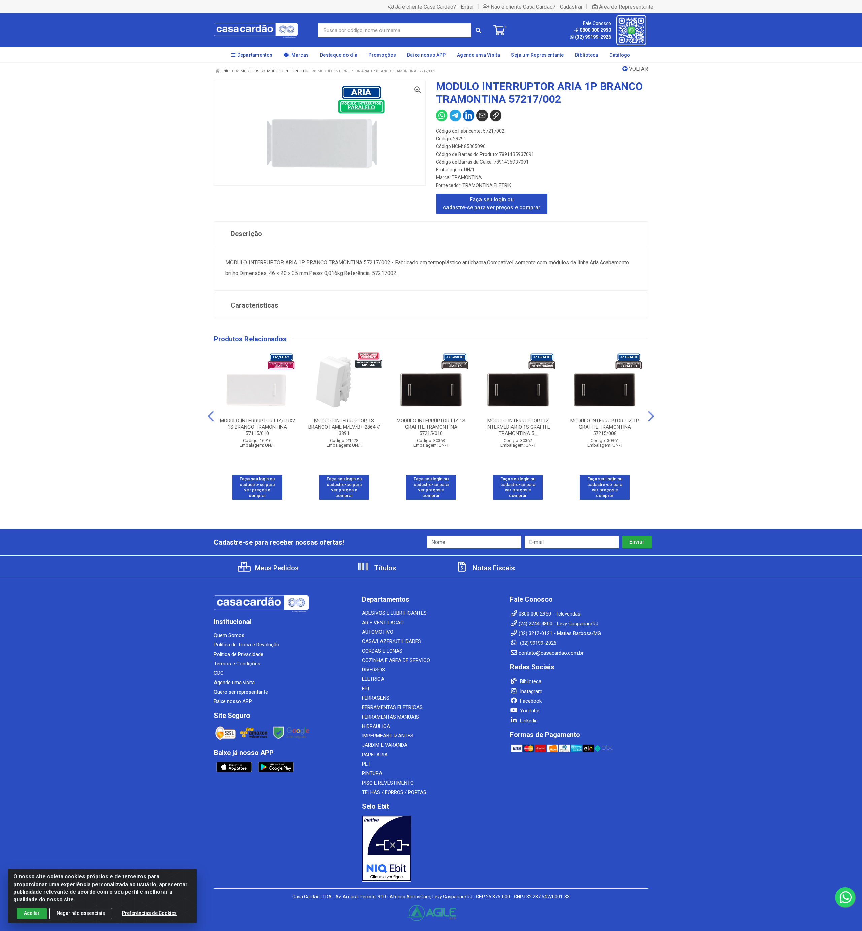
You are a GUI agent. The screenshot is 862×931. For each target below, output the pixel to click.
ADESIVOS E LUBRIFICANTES (394, 613)
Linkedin (528, 721)
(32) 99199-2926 (593, 37)
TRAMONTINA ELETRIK (486, 185)
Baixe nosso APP (233, 701)
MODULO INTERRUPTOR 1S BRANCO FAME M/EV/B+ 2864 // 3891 (344, 427)
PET (366, 764)
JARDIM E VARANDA (384, 745)
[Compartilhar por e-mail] (482, 115)
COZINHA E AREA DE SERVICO (396, 660)
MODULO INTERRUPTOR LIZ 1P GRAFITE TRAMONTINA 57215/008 (604, 427)
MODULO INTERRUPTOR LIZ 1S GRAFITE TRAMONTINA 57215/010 (431, 427)
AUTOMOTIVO (377, 632)
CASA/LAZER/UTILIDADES (391, 641)
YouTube (529, 711)
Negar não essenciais (81, 913)
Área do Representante (626, 6)
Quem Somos (229, 635)
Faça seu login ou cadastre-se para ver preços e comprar (491, 203)
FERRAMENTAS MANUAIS (390, 717)
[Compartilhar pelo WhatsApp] (441, 115)
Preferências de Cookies (149, 913)
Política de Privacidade (238, 654)
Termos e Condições (237, 664)
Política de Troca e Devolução (246, 645)
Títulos (384, 568)
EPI (365, 689)
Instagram (530, 691)
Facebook (530, 701)
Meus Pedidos (276, 568)
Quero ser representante (241, 692)
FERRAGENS (375, 698)
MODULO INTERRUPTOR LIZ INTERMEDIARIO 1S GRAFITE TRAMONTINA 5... (518, 427)
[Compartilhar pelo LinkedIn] (468, 115)
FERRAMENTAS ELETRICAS (392, 707)
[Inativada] (431, 849)
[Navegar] (211, 416)
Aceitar (32, 913)
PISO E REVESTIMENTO (388, 783)
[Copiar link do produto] (495, 115)
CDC (219, 673)
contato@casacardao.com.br (551, 653)
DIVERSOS (373, 670)
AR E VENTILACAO (383, 623)
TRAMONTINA (467, 177)
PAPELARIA (375, 755)
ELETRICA (373, 679)
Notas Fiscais (493, 568)
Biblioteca (530, 681)
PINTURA (372, 773)
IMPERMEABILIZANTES (387, 736)
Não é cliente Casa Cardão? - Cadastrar (537, 6)
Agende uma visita (234, 682)
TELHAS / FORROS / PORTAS (394, 792)
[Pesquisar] (478, 30)
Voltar (638, 69)
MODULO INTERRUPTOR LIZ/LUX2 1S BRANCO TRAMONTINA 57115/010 (257, 427)
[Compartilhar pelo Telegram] (455, 115)
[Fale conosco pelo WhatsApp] (845, 897)
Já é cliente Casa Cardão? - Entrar (434, 6)
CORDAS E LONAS (382, 651)
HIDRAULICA (376, 726)
